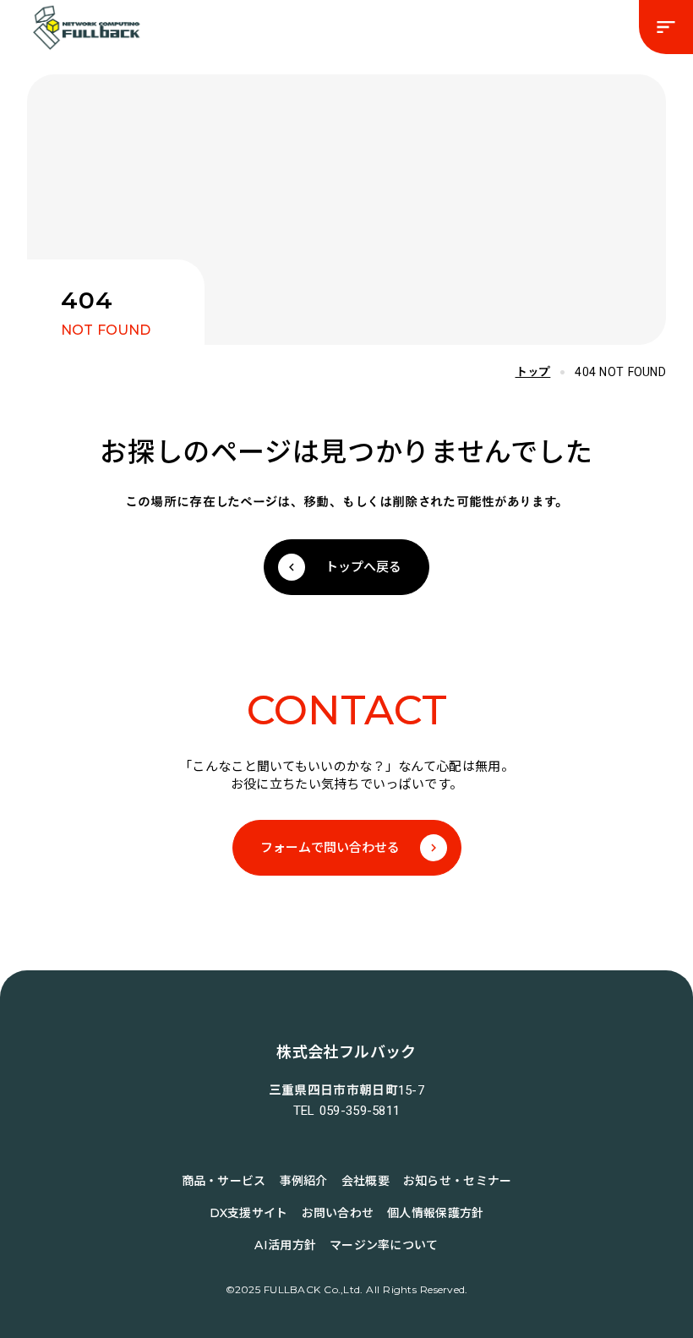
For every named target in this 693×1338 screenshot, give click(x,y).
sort (666, 27)
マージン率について (384, 1245)
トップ (533, 372)
